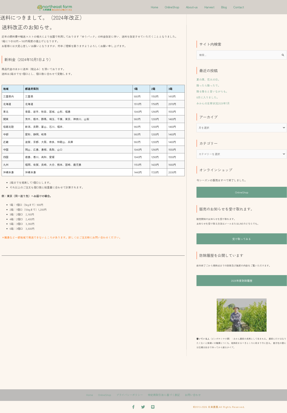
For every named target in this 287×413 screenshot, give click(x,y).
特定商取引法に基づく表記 (164, 395)
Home (154, 7)
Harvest (209, 7)
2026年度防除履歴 (241, 281)
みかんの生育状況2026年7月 (213, 103)
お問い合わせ (193, 395)
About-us (192, 7)
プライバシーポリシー (129, 395)
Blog (224, 7)
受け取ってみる (241, 239)
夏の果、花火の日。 (208, 79)
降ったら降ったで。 (208, 85)
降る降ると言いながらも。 (212, 91)
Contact (238, 7)
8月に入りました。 (207, 97)
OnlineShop (172, 7)
